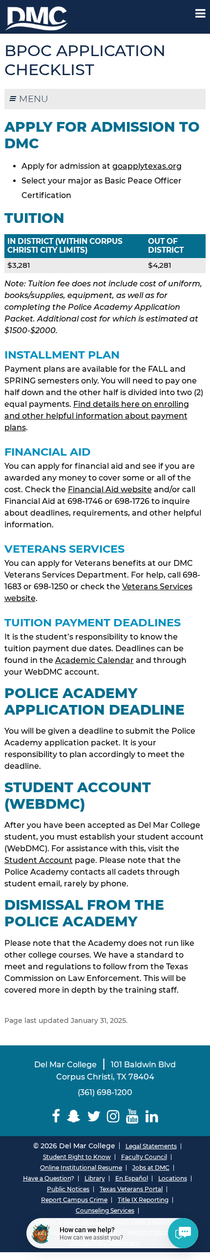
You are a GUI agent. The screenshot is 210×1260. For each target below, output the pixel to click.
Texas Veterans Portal (131, 1189)
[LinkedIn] (151, 1116)
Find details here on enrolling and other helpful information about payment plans (96, 416)
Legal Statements (151, 1146)
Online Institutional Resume (81, 1167)
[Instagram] (113, 1116)
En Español (131, 1178)
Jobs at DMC (150, 1167)
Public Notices (68, 1189)
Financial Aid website (110, 489)
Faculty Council (144, 1156)
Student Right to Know (77, 1156)
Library (94, 1178)
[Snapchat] (73, 1116)
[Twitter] (93, 1116)
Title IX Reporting (143, 1199)
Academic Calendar (94, 660)
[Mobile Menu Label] (200, 13)
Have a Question (47, 1178)
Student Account (38, 860)
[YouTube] (132, 1116)
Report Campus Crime (74, 1199)
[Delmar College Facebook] (56, 1116)
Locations (172, 1178)
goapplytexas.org (147, 166)
